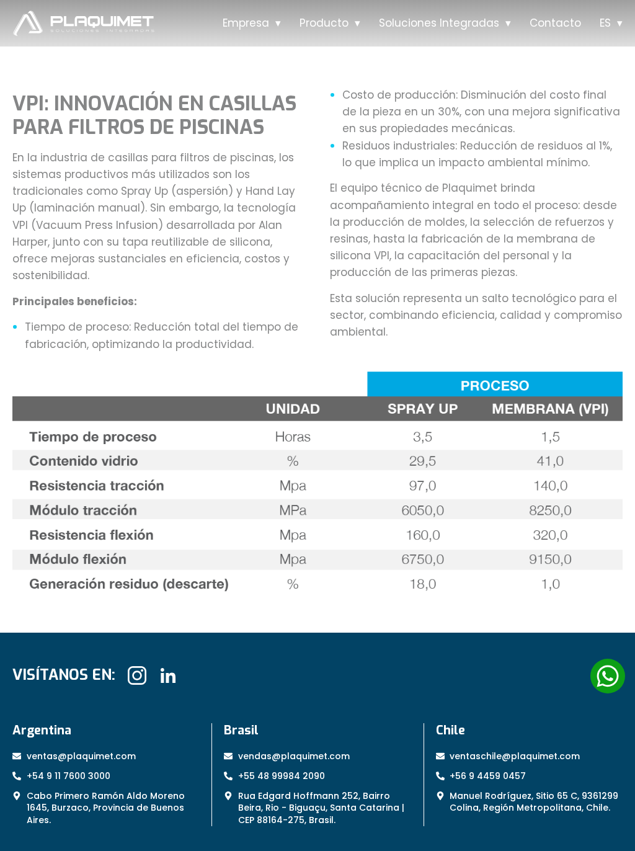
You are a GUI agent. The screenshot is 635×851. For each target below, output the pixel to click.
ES (605, 23)
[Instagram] (137, 675)
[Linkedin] (168, 675)
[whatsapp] (607, 676)
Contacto (555, 23)
